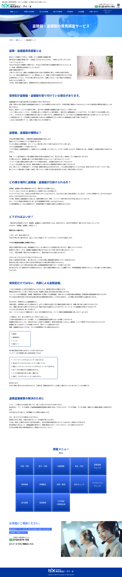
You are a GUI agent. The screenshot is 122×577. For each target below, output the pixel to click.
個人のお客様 (57, 12)
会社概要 (81, 12)
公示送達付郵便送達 (61, 502)
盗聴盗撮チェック (97, 466)
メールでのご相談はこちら (23, 544)
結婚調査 (61, 466)
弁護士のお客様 (29, 12)
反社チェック (79, 484)
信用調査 (24, 484)
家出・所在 (79, 466)
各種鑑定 (42, 484)
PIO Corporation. (61, 574)
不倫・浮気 (24, 466)
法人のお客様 (43, 12)
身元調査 (24, 502)
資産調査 (42, 502)
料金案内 (70, 12)
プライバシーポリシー (107, 12)
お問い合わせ (93, 12)
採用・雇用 (61, 484)
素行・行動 (43, 466)
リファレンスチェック (97, 484)
